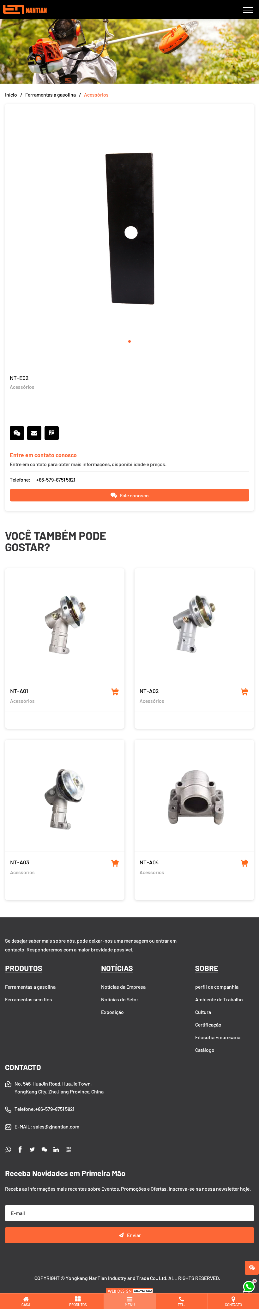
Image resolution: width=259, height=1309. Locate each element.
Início (11, 95)
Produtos (23, 968)
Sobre (206, 968)
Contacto (23, 1067)
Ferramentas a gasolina (50, 95)
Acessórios (96, 95)
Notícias (117, 968)
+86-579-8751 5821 (55, 480)
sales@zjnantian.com (56, 1126)
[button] (129, 341)
